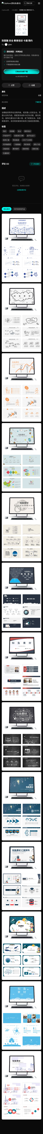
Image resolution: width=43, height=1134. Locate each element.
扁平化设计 (31, 136)
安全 (19, 131)
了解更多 (38, 102)
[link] (11, 3)
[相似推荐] (39, 279)
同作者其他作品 (19, 209)
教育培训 (27, 131)
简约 (4, 131)
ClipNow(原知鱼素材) (6, 10)
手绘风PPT (7, 136)
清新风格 (35, 149)
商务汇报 (6, 140)
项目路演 (16, 140)
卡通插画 (17, 144)
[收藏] (39, 274)
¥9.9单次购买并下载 (21, 76)
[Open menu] (39, 3)
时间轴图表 (7, 144)
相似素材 (7, 209)
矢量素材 (6, 153)
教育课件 (16, 149)
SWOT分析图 (27, 140)
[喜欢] (39, 270)
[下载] (39, 266)
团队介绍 (37, 144)
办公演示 (15, 10)
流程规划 (6, 149)
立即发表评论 (21, 190)
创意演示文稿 (18, 136)
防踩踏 (12, 131)
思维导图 (25, 149)
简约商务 (27, 144)
